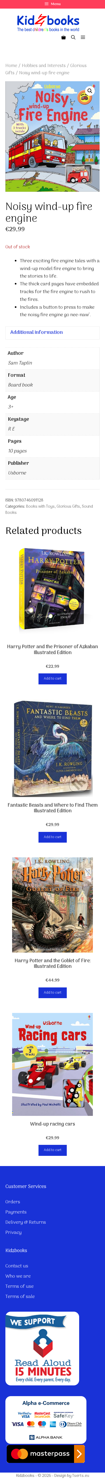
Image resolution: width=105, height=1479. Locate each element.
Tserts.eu (80, 1476)
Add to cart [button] (52, 678)
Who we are (18, 1276)
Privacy (13, 1233)
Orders (12, 1202)
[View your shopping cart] (63, 38)
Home (11, 65)
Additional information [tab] (36, 333)
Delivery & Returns (25, 1222)
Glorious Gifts (68, 507)
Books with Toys (40, 507)
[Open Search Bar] (73, 38)
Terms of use (19, 1286)
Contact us (16, 1266)
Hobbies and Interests (44, 65)
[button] (90, 91)
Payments (16, 1212)
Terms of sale (20, 1297)
